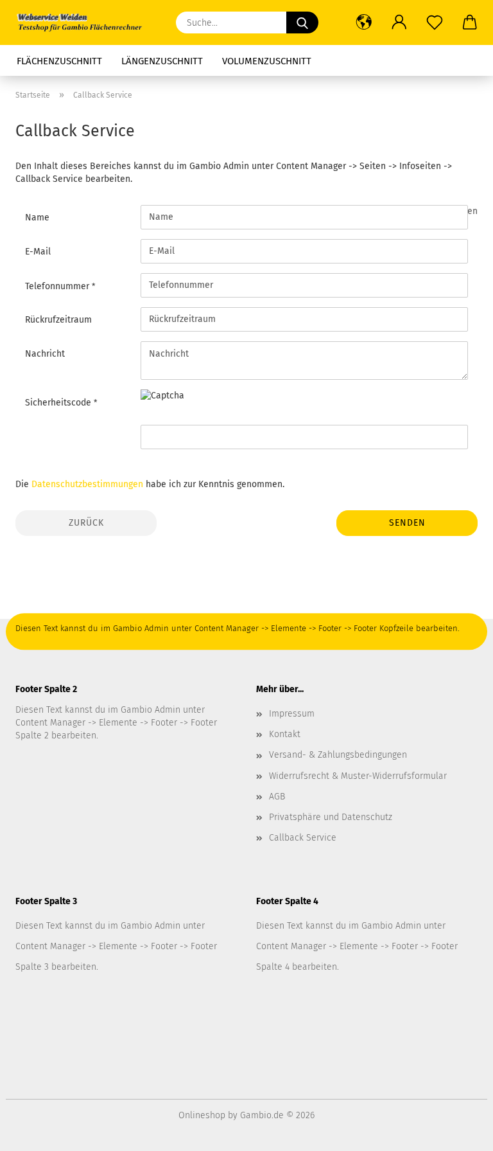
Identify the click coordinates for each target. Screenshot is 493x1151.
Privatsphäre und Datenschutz (330, 817)
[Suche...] (302, 22)
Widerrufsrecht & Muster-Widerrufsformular (358, 776)
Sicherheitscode (59, 402)
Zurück (86, 522)
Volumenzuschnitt (266, 61)
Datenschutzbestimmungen (87, 484)
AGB (277, 796)
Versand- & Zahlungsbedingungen (338, 754)
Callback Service (302, 837)
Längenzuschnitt (162, 61)
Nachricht (45, 353)
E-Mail (38, 251)
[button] (363, 22)
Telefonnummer (58, 286)
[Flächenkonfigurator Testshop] (83, 22)
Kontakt (284, 734)
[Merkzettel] (434, 22)
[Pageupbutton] (457, 1132)
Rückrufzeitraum (58, 319)
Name (37, 217)
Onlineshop (201, 1115)
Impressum (292, 713)
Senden (407, 522)
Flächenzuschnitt (59, 61)
